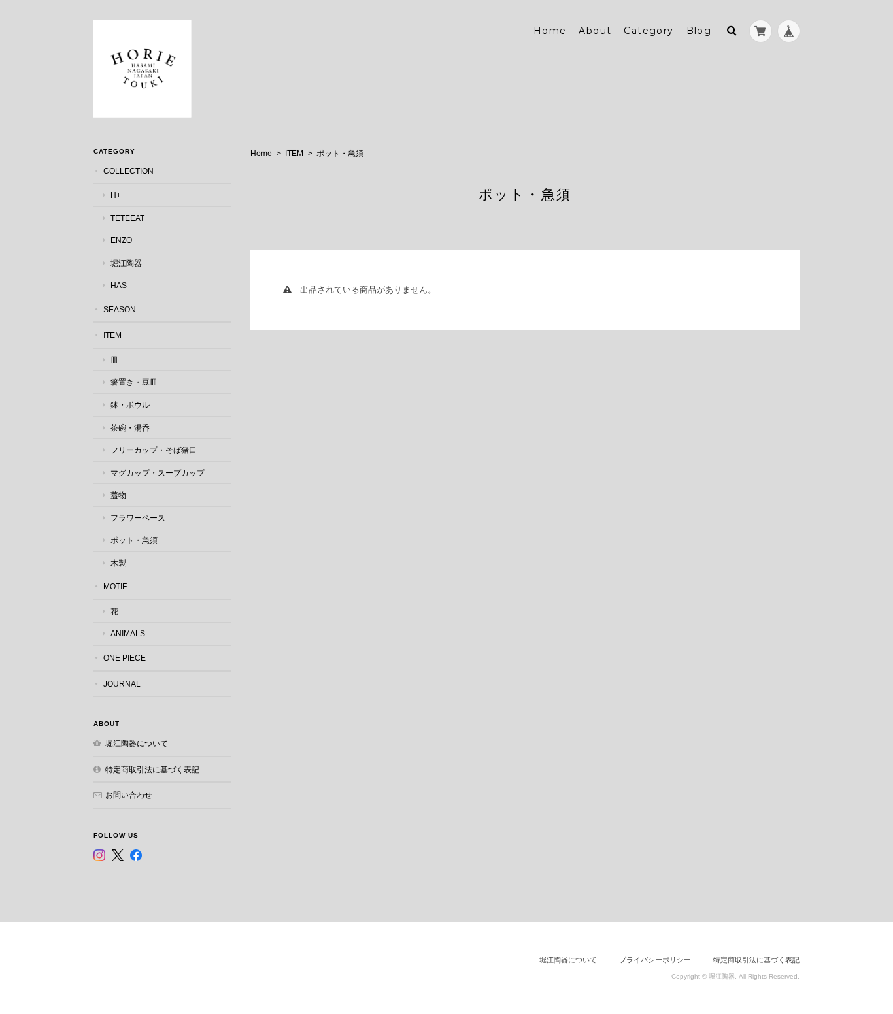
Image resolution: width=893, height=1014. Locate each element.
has (118, 285)
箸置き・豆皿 (134, 382)
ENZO (121, 240)
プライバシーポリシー (655, 960)
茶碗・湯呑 (130, 427)
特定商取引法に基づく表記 (152, 769)
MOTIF (115, 586)
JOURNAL (122, 683)
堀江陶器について (136, 743)
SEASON (119, 309)
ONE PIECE (124, 657)
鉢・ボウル (130, 405)
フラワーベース (137, 518)
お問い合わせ (128, 795)
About (595, 31)
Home (550, 31)
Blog (699, 31)
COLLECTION (128, 171)
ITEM (294, 153)
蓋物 (118, 495)
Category (648, 31)
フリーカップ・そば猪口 (153, 450)
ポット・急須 (134, 540)
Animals (127, 633)
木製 (118, 563)
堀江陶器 (126, 263)
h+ (115, 195)
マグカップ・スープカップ (157, 472)
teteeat (127, 218)
